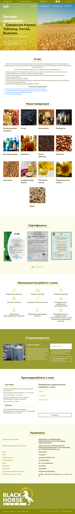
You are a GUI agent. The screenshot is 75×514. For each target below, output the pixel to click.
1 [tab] (32, 267)
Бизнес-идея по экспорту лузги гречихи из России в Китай (26, 89)
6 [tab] (39, 267)
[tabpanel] (11, 122)
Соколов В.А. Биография (14, 94)
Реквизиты (68, 6)
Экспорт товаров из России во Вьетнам (19, 92)
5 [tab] (38, 267)
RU (68, 1)
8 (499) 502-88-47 (7, 1)
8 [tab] (42, 267)
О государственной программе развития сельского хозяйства (27, 91)
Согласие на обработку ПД (9, 511)
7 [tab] (41, 267)
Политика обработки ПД (22, 511)
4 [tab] (36, 267)
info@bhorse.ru (43, 1)
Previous (3, 249)
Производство (57, 6)
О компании (35, 6)
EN (71, 1)
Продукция (45, 6)
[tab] (61, 350)
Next (72, 249)
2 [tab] (33, 267)
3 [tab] (35, 267)
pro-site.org (69, 511)
